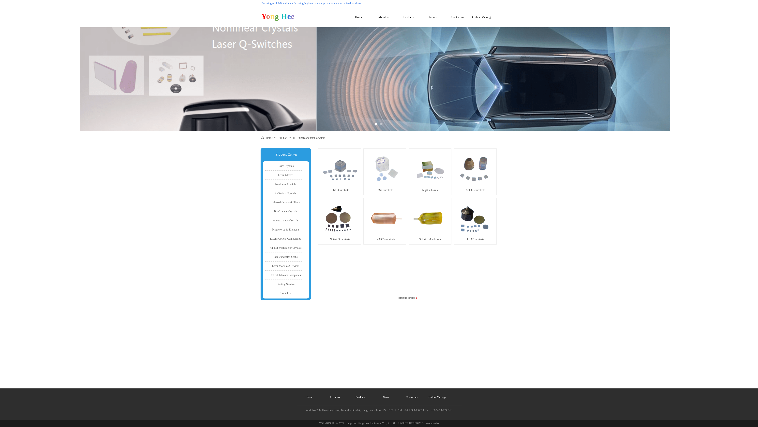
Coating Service (286, 284)
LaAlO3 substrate (385, 239)
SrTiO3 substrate (475, 190)
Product (283, 137)
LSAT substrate (475, 239)
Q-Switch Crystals (285, 193)
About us (383, 17)
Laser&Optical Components (285, 238)
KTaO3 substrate (340, 190)
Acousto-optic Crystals (285, 220)
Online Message (482, 17)
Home (359, 17)
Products (408, 17)
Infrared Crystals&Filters (286, 202)
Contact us (457, 17)
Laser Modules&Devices (285, 266)
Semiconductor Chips (285, 256)
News (432, 17)
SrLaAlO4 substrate (430, 239)
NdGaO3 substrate (340, 239)
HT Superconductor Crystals (309, 137)
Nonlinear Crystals (285, 184)
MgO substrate (430, 190)
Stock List (285, 293)
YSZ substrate (385, 190)
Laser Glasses (285, 175)
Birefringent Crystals (285, 211)
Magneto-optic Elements (285, 229)
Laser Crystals (286, 165)
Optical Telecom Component (286, 275)
